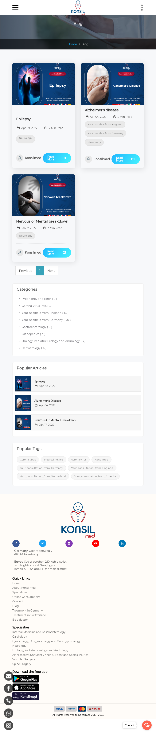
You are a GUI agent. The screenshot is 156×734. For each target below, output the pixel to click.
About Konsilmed (24, 587)
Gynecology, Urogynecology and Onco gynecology (46, 641)
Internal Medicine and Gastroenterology (38, 632)
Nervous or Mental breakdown (42, 221)
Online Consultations (26, 597)
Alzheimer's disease (102, 110)
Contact (17, 601)
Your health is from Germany (105, 133)
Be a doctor (20, 619)
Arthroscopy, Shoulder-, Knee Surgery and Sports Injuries (50, 655)
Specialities (19, 592)
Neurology (25, 137)
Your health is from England (105, 124)
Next (51, 271)
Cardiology (19, 636)
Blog (15, 606)
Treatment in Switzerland (29, 615)
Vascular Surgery (23, 659)
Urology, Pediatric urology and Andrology (40, 650)
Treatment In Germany (27, 610)
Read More (50, 158)
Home (72, 44)
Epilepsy (23, 119)
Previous (25, 271)
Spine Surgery (21, 664)
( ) (39, 299)
